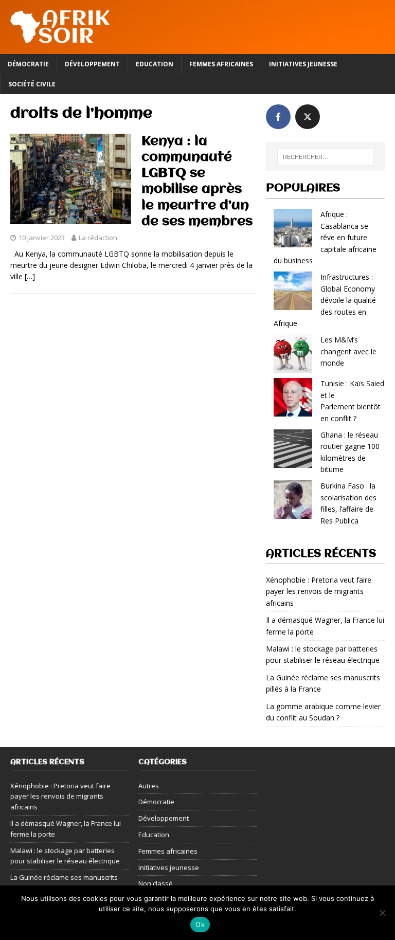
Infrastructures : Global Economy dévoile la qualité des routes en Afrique (325, 300)
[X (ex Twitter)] (307, 116)
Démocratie (28, 64)
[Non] (382, 913)
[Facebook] (278, 116)
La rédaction (98, 237)
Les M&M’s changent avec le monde (348, 351)
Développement (92, 64)
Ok (200, 924)
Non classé (155, 883)
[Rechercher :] (325, 157)
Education (154, 64)
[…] (30, 276)
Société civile (32, 84)
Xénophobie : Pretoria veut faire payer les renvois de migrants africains (318, 591)
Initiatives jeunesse (303, 64)
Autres (148, 785)
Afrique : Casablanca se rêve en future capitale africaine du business (325, 237)
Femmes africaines (221, 64)
